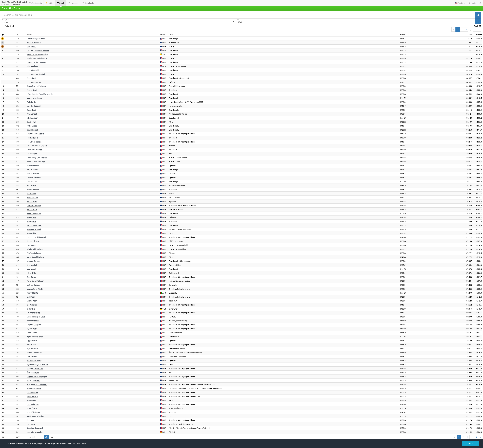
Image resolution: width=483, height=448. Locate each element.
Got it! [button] (470, 443)
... (470, 30)
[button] (460, 3)
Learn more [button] (81, 443)
